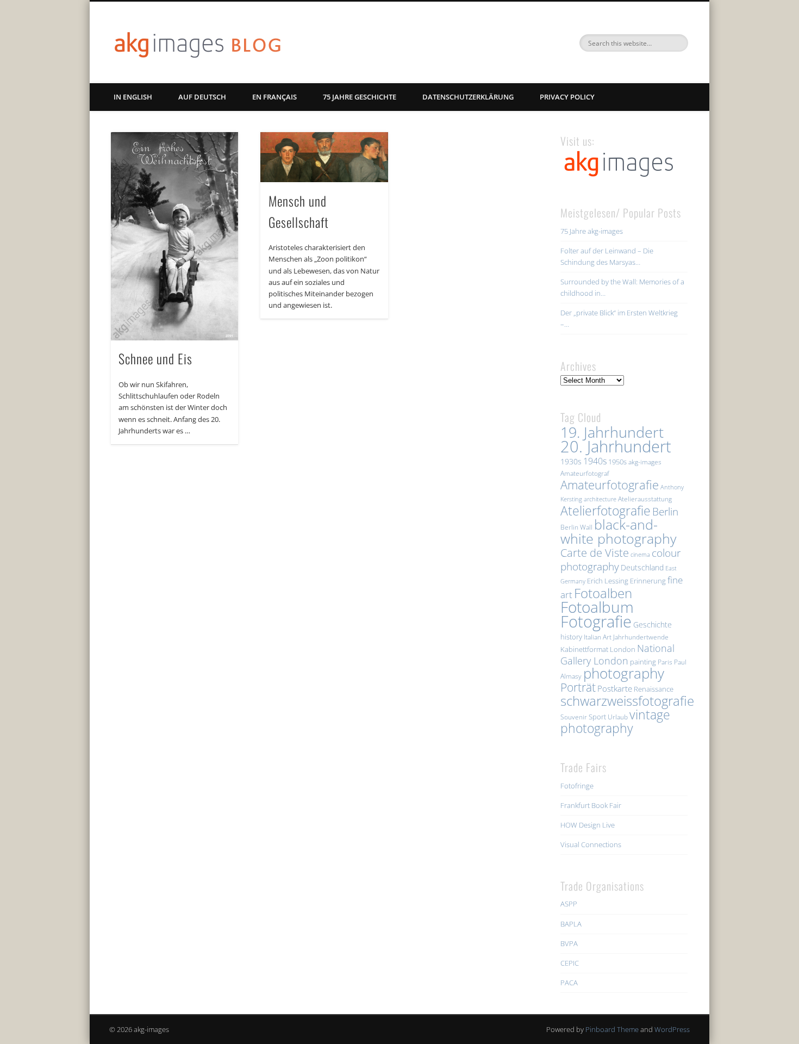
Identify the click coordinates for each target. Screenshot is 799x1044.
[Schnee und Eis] (174, 236)
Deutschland (642, 567)
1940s (595, 461)
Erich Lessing (607, 581)
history (571, 637)
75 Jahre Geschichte (359, 97)
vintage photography (615, 721)
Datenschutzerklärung (468, 97)
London (622, 649)
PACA (569, 982)
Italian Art (597, 637)
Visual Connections (590, 844)
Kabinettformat (584, 649)
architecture (600, 499)
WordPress (672, 1029)
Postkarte (614, 688)
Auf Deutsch (202, 97)
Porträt (578, 687)
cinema (640, 554)
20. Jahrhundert (615, 446)
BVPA (569, 943)
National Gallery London (617, 654)
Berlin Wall (576, 527)
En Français (274, 97)
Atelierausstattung (645, 499)
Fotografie (596, 621)
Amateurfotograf (584, 473)
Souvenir (573, 717)
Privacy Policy (567, 97)
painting (643, 662)
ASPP (568, 904)
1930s (571, 461)
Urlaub (618, 717)
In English (133, 97)
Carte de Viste (594, 552)
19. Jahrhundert (612, 432)
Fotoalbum (597, 606)
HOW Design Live (587, 825)
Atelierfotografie (605, 510)
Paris (665, 662)
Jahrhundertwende (641, 637)
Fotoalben (603, 593)
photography (623, 673)
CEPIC (569, 963)
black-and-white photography (618, 531)
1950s (617, 462)
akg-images (644, 462)
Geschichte (652, 624)
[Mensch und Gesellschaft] (324, 157)
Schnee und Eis (155, 358)
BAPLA (571, 924)
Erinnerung (648, 581)
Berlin (665, 511)
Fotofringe (577, 786)
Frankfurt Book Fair (590, 805)
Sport (597, 717)
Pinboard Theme (612, 1029)
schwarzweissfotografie (627, 701)
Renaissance (653, 689)
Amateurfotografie (609, 484)
